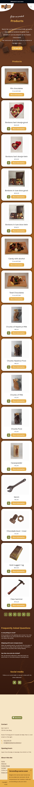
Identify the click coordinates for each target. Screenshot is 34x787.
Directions (18, 718)
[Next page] (28, 614)
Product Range (5, 766)
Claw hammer (17, 599)
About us (3, 763)
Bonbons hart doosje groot (16, 122)
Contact (3, 768)
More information (17, 95)
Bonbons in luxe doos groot (16, 190)
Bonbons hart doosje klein (17, 156)
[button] (31, 6)
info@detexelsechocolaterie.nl (12, 743)
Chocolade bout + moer (16, 531)
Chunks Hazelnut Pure (16, 361)
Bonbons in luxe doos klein (16, 224)
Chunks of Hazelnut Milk (16, 327)
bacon (16, 497)
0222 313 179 (7, 740)
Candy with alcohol (16, 258)
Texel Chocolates (16, 292)
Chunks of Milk (16, 395)
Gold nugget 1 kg (16, 565)
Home (3, 761)
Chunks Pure (16, 429)
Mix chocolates (16, 88)
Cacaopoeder (16, 463)
